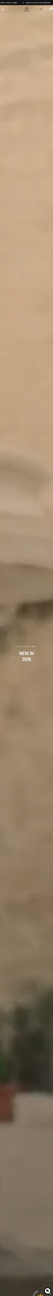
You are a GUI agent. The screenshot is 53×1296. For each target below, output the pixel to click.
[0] (49, 9)
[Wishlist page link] (41, 9)
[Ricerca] (46, 9)
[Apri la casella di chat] (47, 1290)
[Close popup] (48, 1282)
